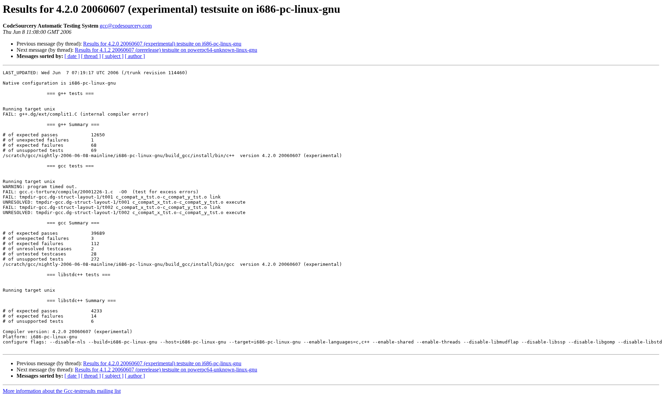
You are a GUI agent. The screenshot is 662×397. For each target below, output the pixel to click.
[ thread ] (91, 56)
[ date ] (72, 56)
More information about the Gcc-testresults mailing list (62, 391)
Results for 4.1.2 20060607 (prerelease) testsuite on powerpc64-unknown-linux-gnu (166, 50)
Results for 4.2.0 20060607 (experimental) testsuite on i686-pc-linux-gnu (162, 44)
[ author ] (135, 56)
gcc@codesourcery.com (126, 26)
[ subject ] (112, 56)
